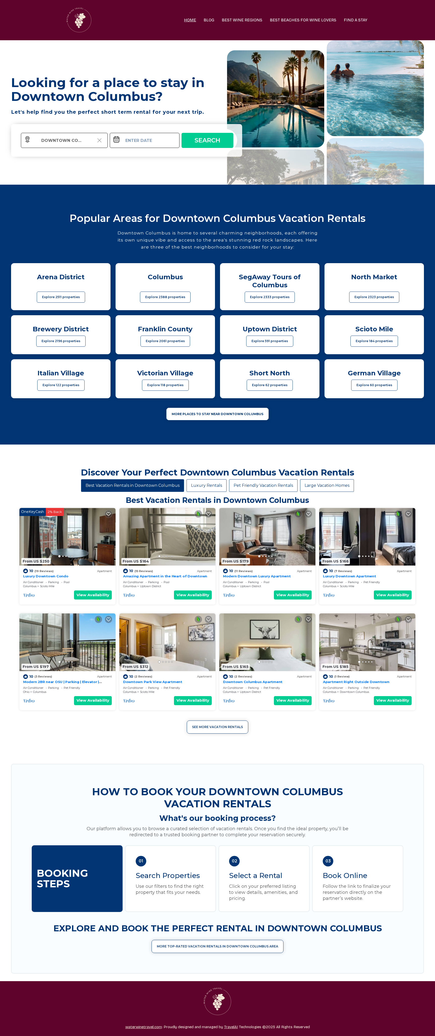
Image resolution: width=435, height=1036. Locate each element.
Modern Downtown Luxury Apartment (257, 576)
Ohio (26, 692)
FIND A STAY (355, 20)
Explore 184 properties (374, 341)
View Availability (93, 594)
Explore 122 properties (61, 385)
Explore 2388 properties (165, 297)
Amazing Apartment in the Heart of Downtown (165, 576)
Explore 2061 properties (165, 341)
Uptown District (150, 586)
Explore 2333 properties (269, 297)
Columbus (30, 586)
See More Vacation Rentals (217, 727)
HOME (190, 20)
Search (207, 140)
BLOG (209, 20)
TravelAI (231, 1027)
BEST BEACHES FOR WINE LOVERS (303, 20)
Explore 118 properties (165, 385)
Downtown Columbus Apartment (252, 682)
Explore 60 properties (374, 385)
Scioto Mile (47, 586)
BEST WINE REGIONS (242, 20)
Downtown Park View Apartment (152, 682)
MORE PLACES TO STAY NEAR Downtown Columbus (217, 414)
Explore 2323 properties (374, 297)
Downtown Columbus (354, 692)
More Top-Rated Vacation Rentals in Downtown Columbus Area (217, 946)
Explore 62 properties (269, 385)
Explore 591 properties (269, 341)
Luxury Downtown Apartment (349, 576)
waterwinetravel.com (143, 1027)
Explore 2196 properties (61, 341)
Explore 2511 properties (61, 297)
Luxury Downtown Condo (45, 576)
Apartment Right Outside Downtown (356, 682)
